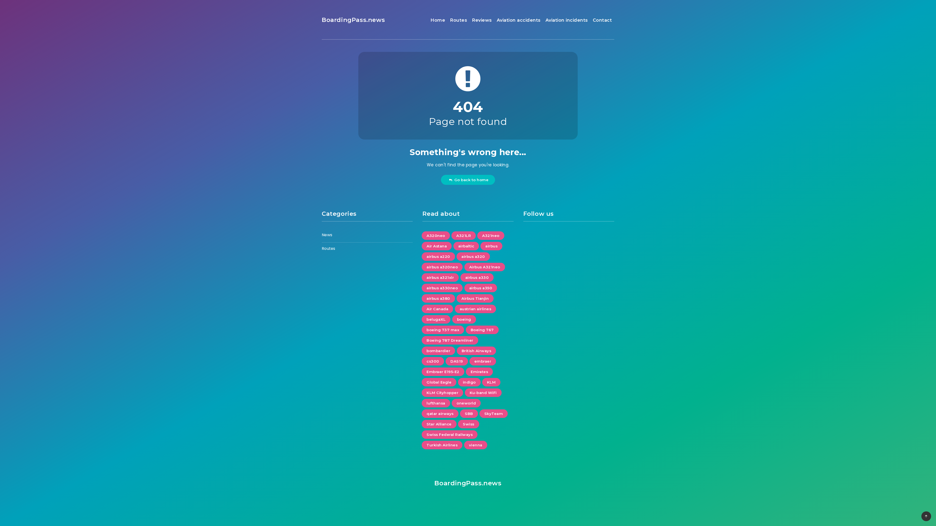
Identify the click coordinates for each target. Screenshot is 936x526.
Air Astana (437, 246)
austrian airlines (475, 309)
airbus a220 (438, 256)
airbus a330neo (442, 288)
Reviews (482, 20)
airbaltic (466, 246)
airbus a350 (480, 288)
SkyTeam (493, 413)
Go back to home (470, 180)
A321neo (490, 235)
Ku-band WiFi (483, 392)
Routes (458, 20)
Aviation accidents (519, 20)
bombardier (438, 350)
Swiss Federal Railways (450, 434)
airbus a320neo (442, 267)
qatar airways (440, 413)
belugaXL (436, 319)
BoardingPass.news (353, 19)
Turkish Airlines (442, 445)
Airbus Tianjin (475, 298)
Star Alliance (439, 424)
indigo (469, 382)
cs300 (433, 361)
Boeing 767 (482, 330)
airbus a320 (473, 256)
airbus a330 (477, 277)
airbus (491, 246)
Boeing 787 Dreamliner (450, 340)
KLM (491, 382)
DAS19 (456, 361)
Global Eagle (439, 382)
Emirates (479, 371)
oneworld (466, 403)
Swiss (468, 424)
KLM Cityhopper (442, 392)
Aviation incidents (567, 20)
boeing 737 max (443, 330)
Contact (602, 20)
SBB (469, 413)
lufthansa (436, 403)
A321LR (463, 235)
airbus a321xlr (440, 277)
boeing (464, 319)
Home (437, 20)
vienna (475, 445)
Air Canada (437, 309)
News (327, 235)
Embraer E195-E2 (443, 371)
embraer (482, 361)
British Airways (476, 350)
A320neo (436, 235)
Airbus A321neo (484, 267)
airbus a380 (438, 298)
